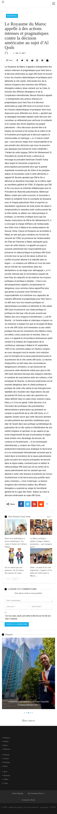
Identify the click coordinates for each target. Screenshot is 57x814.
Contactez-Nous (28, 800)
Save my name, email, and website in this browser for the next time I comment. (28, 617)
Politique (6, 762)
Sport (5, 772)
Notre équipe (17, 793)
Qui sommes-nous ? (36, 793)
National (12, 16)
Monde (6, 741)
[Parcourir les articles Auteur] (6, 53)
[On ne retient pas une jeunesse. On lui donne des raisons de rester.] (16, 556)
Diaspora (6, 738)
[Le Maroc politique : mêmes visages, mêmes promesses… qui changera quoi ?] (41, 527)
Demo (5, 745)
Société (6, 758)
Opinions (6, 749)
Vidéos (5, 779)
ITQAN (53, 807)
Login (5, 783)
